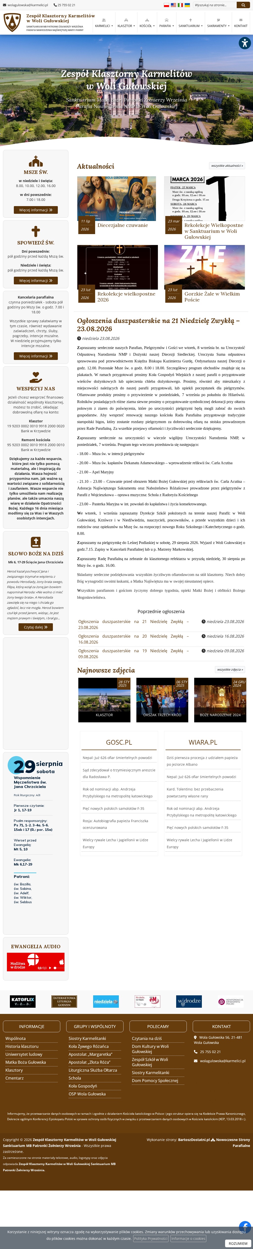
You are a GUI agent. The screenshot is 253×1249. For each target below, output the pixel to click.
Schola (75, 1078)
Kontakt (241, 26)
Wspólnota (15, 1038)
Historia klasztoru (22, 1046)
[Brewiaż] (30, 1001)
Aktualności (95, 166)
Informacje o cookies (188, 1238)
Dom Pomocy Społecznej (155, 1080)
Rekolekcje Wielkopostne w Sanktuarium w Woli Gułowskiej (214, 231)
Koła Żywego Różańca (89, 1046)
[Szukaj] (243, 5)
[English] (173, 4)
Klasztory (14, 1070)
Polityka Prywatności (151, 1238)
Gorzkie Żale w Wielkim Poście (212, 297)
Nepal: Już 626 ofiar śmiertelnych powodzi (117, 757)
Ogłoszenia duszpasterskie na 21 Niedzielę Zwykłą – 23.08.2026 (158, 324)
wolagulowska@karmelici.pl (27, 5)
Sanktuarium (189, 26)
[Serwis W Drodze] (154, 1001)
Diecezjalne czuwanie (123, 225)
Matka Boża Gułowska (25, 1062)
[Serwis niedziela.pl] (71, 1001)
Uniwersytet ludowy (23, 1054)
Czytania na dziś (147, 1038)
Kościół (146, 26)
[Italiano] (180, 4)
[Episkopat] (196, 1001)
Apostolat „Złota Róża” (89, 1062)
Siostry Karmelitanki (87, 1038)
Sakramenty (217, 26)
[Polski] (166, 4)
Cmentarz (14, 1078)
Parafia (165, 26)
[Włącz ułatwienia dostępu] (245, 43)
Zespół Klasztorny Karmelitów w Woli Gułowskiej (57, 22)
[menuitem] (104, 22)
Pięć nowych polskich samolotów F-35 (113, 808)
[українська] (187, 4)
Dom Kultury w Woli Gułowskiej (150, 1049)
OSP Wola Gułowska (87, 1094)
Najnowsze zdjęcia (106, 670)
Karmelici (103, 26)
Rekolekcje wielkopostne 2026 (126, 297)
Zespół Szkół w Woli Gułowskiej (150, 1062)
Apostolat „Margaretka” (90, 1054)
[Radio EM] (113, 1001)
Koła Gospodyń (83, 1086)
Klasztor (125, 26)
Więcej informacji (34, 210)
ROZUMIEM (238, 1243)
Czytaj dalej (34, 627)
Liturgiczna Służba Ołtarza (93, 1070)
